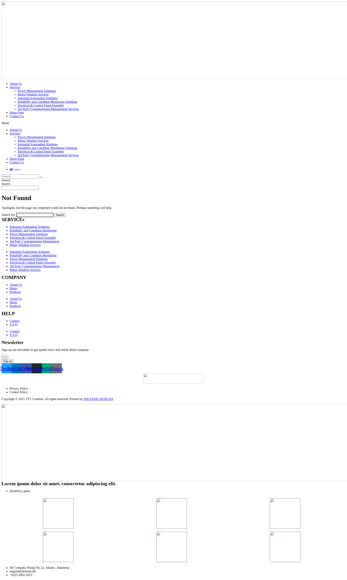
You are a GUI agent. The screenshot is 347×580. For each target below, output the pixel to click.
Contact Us (17, 116)
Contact (14, 321)
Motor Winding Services (33, 94)
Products (15, 292)
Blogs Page (17, 112)
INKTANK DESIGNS (98, 399)
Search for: (8, 214)
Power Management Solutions (37, 91)
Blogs (13, 288)
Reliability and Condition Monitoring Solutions (47, 101)
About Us (16, 83)
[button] (173, 123)
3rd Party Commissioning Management (34, 241)
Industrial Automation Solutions (38, 98)
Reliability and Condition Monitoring (33, 230)
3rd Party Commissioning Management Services (48, 109)
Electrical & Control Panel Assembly (41, 105)
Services (15, 87)
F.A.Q (14, 324)
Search (6, 180)
